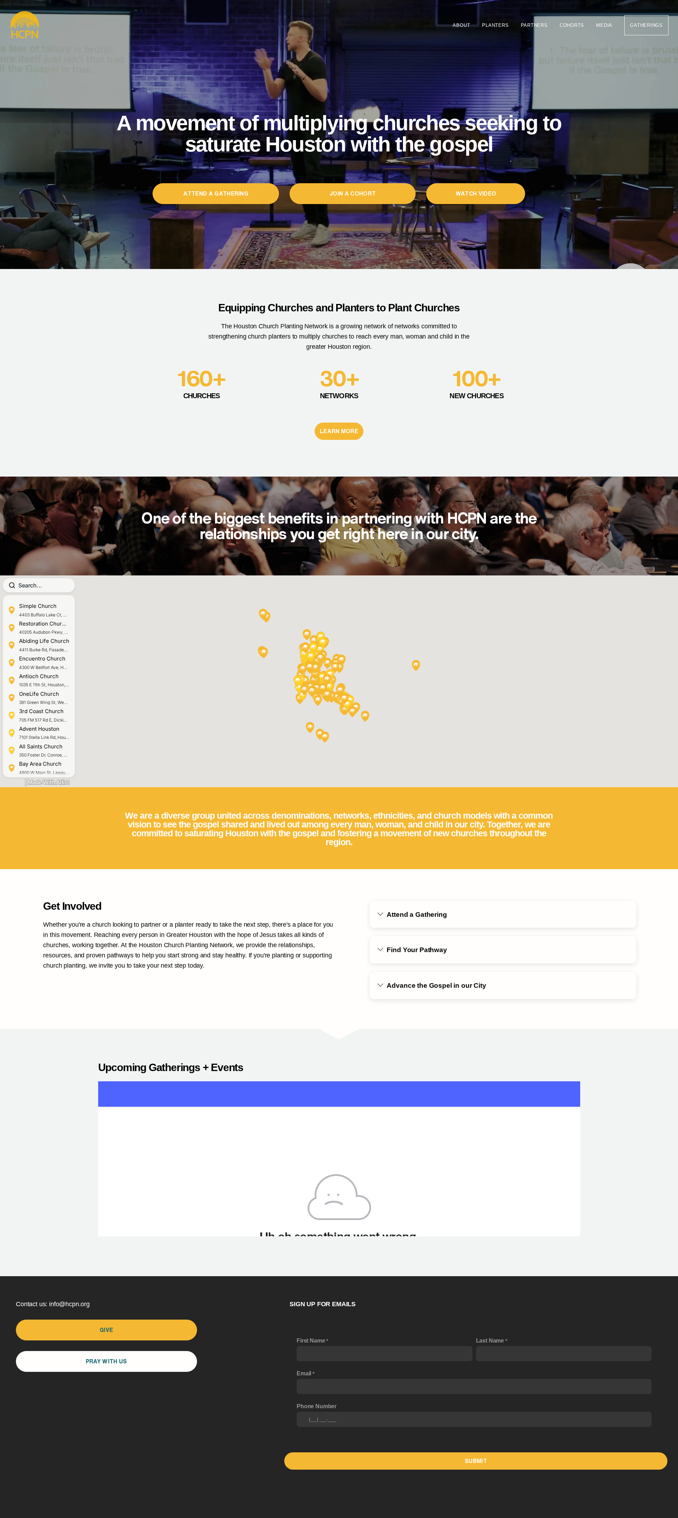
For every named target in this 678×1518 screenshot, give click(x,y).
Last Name (490, 1341)
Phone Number (317, 1406)
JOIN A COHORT (352, 193)
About (461, 25)
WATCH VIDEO (476, 193)
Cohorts (572, 25)
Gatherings (646, 25)
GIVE (106, 1330)
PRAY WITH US (106, 1361)
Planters (495, 25)
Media (604, 25)
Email (304, 1373)
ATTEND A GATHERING (215, 193)
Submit (476, 1461)
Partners (534, 25)
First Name (311, 1341)
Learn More (339, 431)
